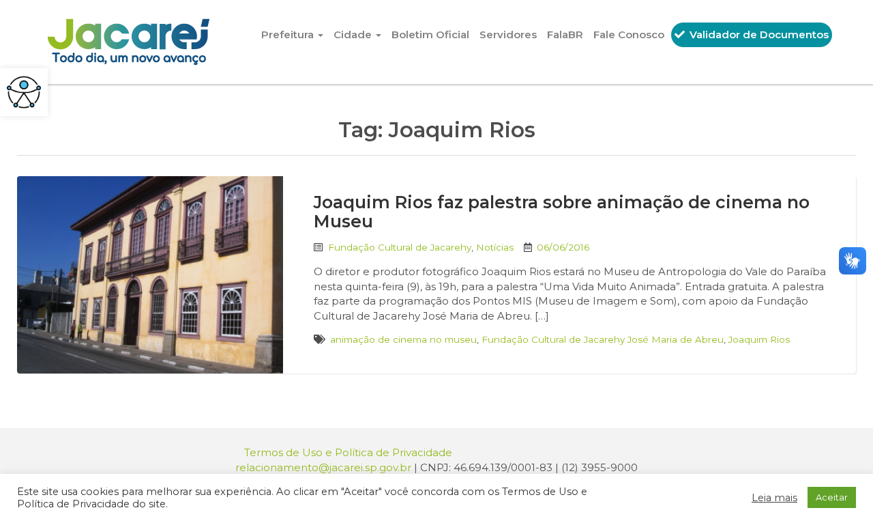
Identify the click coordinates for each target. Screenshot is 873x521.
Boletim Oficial (430, 34)
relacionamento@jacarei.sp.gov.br (323, 467)
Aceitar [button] (832, 497)
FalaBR (565, 34)
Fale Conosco (628, 34)
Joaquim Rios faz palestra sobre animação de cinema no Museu (562, 211)
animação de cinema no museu (403, 339)
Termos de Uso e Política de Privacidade (348, 452)
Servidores (508, 34)
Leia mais (774, 498)
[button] (24, 92)
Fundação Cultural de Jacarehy (399, 247)
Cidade (354, 34)
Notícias (495, 247)
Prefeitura (288, 34)
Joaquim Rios (759, 339)
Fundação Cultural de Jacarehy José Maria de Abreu (603, 339)
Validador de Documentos (758, 34)
